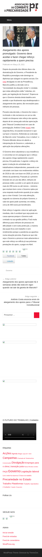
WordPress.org (9, 544)
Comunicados (7, 463)
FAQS (5, 472)
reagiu (28, 128)
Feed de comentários (11, 540)
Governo (9, 270)
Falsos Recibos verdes (31, 466)
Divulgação (18, 462)
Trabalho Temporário (16, 487)
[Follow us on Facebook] (4, 519)
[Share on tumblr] (17, 251)
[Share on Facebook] (4, 251)
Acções (7, 453)
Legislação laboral (30, 471)
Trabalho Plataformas (13, 483)
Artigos (20, 454)
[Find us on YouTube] (7, 519)
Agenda (14, 454)
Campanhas (10, 457)
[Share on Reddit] (10, 251)
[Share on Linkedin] (13, 251)
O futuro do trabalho (25, 475)
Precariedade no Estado (17, 479)
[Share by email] (20, 251)
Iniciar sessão (8, 533)
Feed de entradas (10, 536)
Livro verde (6, 475)
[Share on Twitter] (7, 251)
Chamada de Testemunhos (25, 458)
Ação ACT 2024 (27, 453)
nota (4, 82)
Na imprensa (14, 475)
